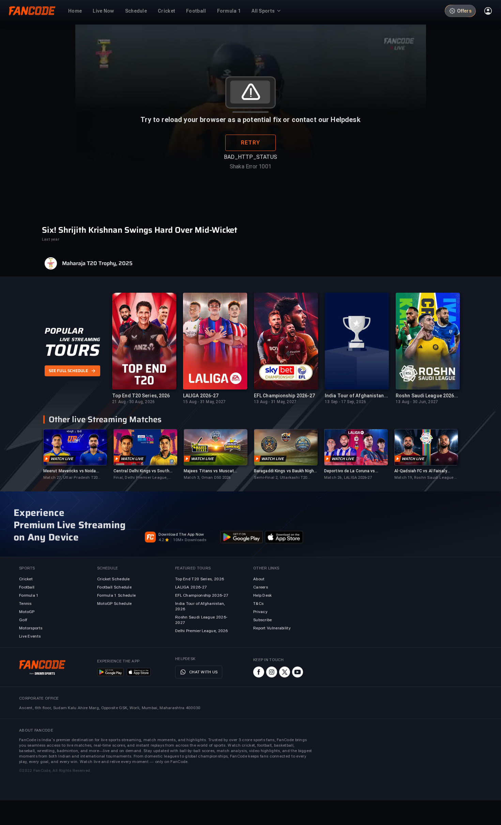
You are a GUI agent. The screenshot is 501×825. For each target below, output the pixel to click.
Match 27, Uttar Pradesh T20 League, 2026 (70, 477)
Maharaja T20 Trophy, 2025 (97, 263)
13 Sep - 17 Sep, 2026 (345, 401)
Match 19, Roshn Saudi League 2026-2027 (424, 477)
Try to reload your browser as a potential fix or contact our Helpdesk (250, 120)
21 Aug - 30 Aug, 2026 (133, 401)
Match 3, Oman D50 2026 (207, 477)
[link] (75, 454)
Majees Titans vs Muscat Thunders (209, 471)
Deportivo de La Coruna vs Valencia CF (349, 471)
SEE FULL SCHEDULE (68, 371)
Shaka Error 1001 (250, 166)
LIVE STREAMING (80, 339)
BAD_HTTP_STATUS (250, 157)
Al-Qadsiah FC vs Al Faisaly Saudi (420, 471)
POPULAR (64, 331)
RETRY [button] (250, 142)
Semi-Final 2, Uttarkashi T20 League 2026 (280, 477)
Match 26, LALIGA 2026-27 (348, 477)
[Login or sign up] (488, 10)
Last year (50, 239)
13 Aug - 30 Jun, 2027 (417, 401)
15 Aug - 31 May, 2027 (204, 401)
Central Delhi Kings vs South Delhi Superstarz (141, 471)
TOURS (72, 350)
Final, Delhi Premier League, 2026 (140, 477)
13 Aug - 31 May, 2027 (275, 401)
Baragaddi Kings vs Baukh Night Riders (285, 471)
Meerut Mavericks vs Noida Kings (69, 471)
